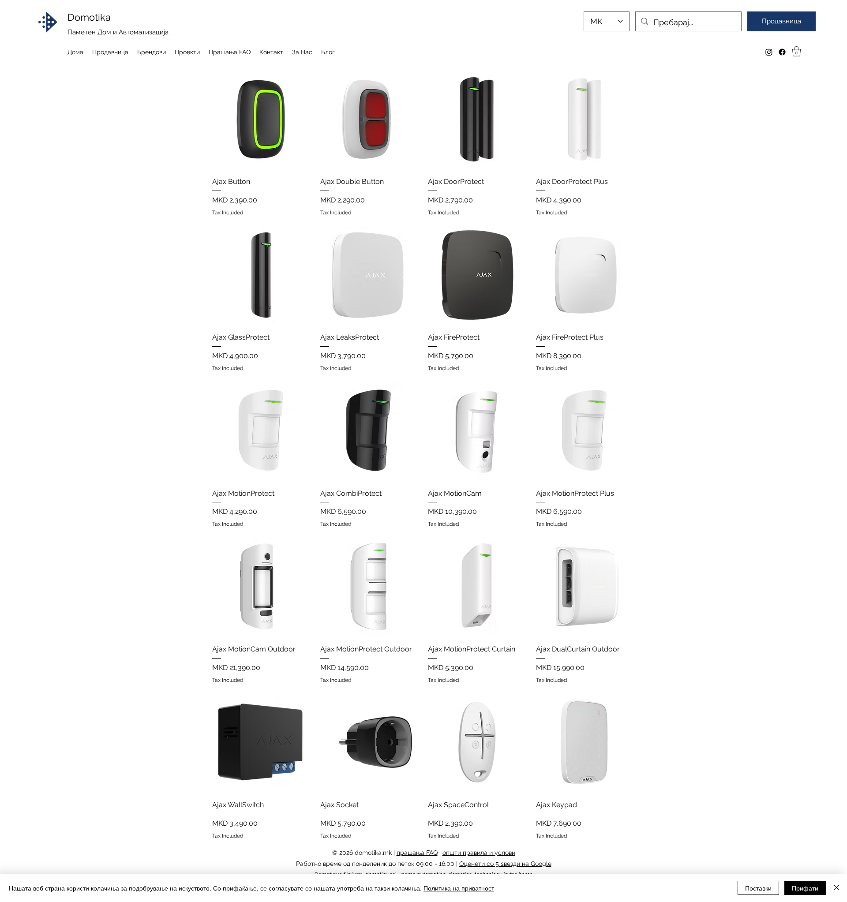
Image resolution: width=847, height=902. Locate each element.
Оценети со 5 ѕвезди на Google (505, 863)
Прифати (805, 887)
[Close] (836, 888)
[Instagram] (769, 52)
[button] (796, 51)
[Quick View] (261, 119)
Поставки (758, 887)
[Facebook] (782, 52)
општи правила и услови (478, 852)
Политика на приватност (459, 887)
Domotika (89, 17)
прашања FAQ (417, 852)
